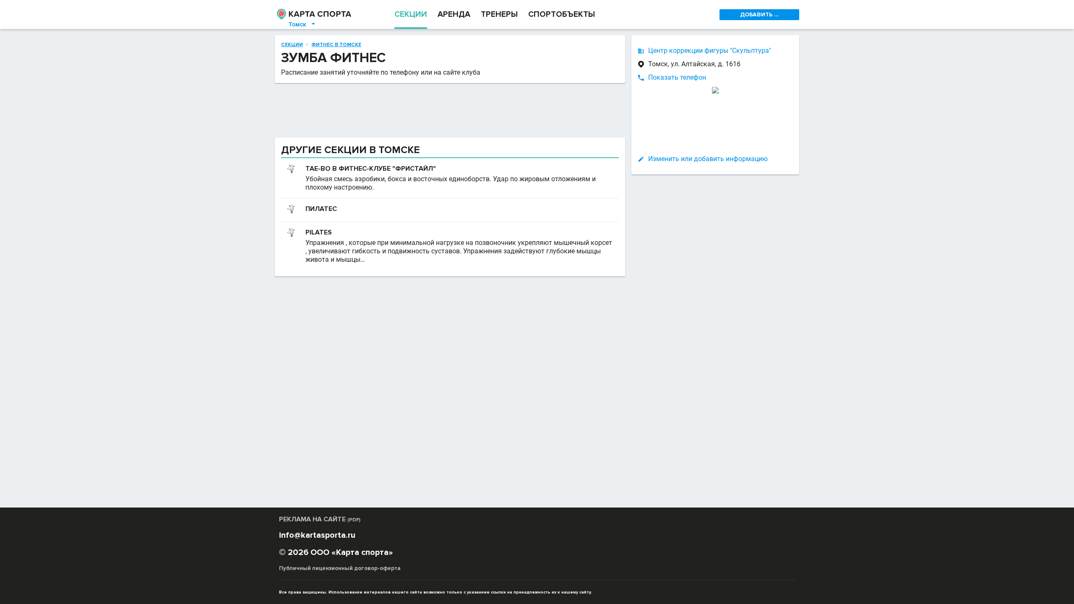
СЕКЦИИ (410, 14)
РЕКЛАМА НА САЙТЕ (319, 519)
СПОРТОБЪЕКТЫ (561, 14)
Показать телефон (677, 77)
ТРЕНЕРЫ (499, 14)
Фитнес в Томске (336, 45)
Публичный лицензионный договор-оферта (340, 568)
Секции (292, 45)
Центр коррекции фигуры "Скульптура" (709, 51)
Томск (302, 24)
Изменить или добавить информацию (708, 159)
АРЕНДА (454, 14)
